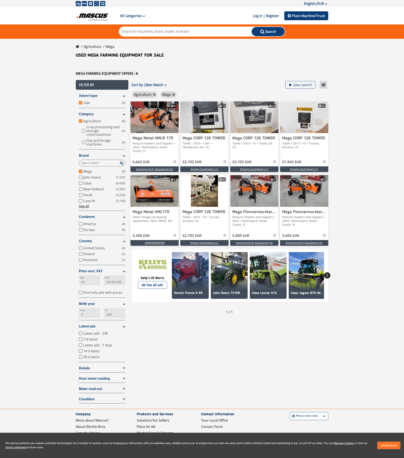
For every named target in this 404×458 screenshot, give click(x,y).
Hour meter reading (94, 378)
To (106, 310)
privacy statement (16, 447)
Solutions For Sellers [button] (153, 420)
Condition (87, 399)
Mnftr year (87, 304)
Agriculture (92, 46)
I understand (388, 445)
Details (84, 368)
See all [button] (84, 206)
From (82, 310)
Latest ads (87, 326)
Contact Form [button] (212, 426)
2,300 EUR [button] (141, 236)
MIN (82, 277)
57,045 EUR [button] (291, 162)
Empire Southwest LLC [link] (204, 169)
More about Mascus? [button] (92, 420)
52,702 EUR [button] (192, 162)
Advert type (88, 95)
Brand (84, 155)
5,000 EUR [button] (240, 236)
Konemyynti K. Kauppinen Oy (154, 169)
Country (85, 241)
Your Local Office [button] (214, 420)
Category (86, 114)
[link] (154, 117)
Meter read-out (90, 389)
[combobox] (292, 416)
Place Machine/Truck (308, 15)
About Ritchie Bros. (91, 426)
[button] (102, 85)
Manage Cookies (344, 443)
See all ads (154, 285)
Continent (87, 217)
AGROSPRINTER (155, 243)
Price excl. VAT (91, 271)
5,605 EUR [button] (290, 236)
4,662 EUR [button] (141, 162)
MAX (107, 277)
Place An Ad (146, 426)
